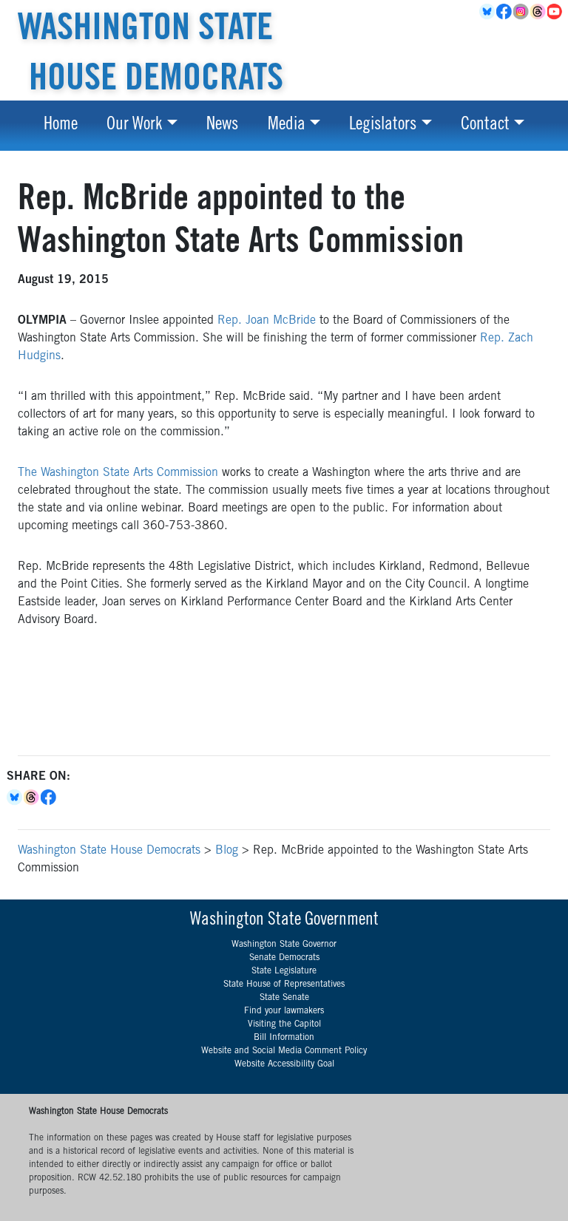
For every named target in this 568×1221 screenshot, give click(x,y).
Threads (538, 12)
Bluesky (15, 797)
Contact (485, 126)
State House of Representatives (284, 984)
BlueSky (487, 12)
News (222, 126)
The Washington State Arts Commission (118, 473)
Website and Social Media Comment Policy (284, 1051)
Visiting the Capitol (284, 1024)
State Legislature (284, 971)
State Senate (284, 997)
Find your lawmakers (284, 1011)
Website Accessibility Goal (284, 1064)
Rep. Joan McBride (266, 321)
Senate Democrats (284, 957)
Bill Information (284, 1037)
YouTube (555, 12)
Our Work (134, 126)
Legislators (382, 126)
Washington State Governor (284, 944)
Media (286, 126)
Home (61, 126)
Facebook (504, 12)
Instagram (521, 12)
